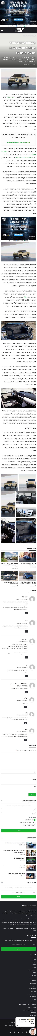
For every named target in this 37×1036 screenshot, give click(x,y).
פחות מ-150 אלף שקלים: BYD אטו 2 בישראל (15, 843)
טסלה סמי (32, 983)
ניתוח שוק (32, 996)
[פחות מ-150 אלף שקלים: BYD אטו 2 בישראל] (31, 845)
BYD (34, 959)
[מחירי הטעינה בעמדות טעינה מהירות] (31, 876)
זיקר (34, 972)
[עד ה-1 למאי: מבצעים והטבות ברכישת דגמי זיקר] (9, 576)
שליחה (18, 831)
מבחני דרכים (32, 988)
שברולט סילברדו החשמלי (23, 157)
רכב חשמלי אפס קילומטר (29, 1010)
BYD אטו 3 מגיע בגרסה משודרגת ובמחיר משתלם (14, 866)
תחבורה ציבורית (31, 1015)
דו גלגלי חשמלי (31, 970)
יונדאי (33, 986)
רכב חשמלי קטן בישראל (19, 858)
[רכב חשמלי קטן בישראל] (31, 860)
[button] (9, 482)
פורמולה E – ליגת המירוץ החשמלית (27, 1004)
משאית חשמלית (31, 994)
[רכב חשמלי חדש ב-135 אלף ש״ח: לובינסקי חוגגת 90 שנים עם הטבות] (27, 576)
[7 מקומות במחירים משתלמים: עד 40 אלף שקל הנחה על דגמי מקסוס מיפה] (9, 557)
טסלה (33, 980)
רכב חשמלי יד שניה (29, 825)
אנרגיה (33, 962)
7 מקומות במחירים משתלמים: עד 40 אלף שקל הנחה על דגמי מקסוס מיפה (9, 565)
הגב (26, 613)
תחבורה (33, 1012)
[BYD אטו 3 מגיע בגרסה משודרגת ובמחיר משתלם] (27, 557)
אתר (35, 786)
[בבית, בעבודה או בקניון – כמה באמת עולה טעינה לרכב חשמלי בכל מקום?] (31, 853)
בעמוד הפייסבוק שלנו (27, 924)
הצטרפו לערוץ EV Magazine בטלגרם (18, 142)
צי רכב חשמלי (31, 1007)
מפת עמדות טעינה (18, 1028)
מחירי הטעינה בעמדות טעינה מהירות (16, 873)
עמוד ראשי (31, 35)
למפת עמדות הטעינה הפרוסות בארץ (11, 919)
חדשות (33, 975)
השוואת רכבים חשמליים (10, 1025)
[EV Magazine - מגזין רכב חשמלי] (18, 30)
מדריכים (33, 991)
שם (35, 772)
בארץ (33, 964)
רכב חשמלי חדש (29, 820)
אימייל (34, 779)
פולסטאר (32, 1002)
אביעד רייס (33, 64)
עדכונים (33, 999)
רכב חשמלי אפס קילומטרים (27, 822)
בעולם (33, 967)
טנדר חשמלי (25, 35)
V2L (25, 297)
